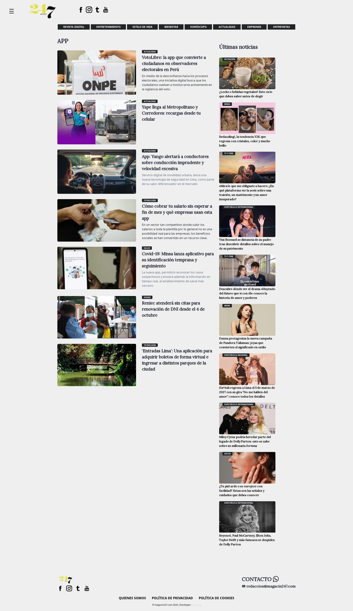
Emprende (254, 26)
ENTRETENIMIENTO (108, 26)
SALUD (147, 248)
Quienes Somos (132, 598)
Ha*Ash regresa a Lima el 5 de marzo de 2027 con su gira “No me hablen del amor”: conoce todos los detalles (247, 392)
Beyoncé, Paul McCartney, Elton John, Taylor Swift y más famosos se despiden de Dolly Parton (247, 540)
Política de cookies (216, 598)
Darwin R (195, 604)
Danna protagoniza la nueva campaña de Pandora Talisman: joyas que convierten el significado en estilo (245, 342)
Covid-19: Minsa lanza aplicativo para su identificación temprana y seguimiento (178, 259)
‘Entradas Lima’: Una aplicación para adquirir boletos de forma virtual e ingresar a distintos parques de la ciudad (177, 360)
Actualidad (227, 26)
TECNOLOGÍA (150, 200)
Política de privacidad (172, 598)
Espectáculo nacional (236, 355)
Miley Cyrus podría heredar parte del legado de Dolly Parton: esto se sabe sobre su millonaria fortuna (245, 441)
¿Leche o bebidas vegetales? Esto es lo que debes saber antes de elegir (245, 94)
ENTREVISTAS (281, 26)
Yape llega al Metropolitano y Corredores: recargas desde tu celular (171, 113)
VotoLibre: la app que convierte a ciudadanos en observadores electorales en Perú (174, 63)
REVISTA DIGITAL (73, 26)
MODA (227, 104)
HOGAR (147, 297)
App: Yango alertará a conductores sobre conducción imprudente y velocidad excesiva (175, 162)
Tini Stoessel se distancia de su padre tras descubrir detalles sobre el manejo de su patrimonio (246, 244)
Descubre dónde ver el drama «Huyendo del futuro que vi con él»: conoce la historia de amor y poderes (247, 293)
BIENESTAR (171, 26)
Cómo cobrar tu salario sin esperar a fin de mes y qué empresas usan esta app (177, 212)
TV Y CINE (228, 153)
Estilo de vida (142, 26)
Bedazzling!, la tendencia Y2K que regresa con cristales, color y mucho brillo (244, 141)
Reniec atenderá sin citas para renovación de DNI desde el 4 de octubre (173, 309)
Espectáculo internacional (238, 207)
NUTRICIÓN (229, 59)
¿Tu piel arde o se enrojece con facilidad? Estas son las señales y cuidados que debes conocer (241, 490)
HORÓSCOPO (198, 26)
